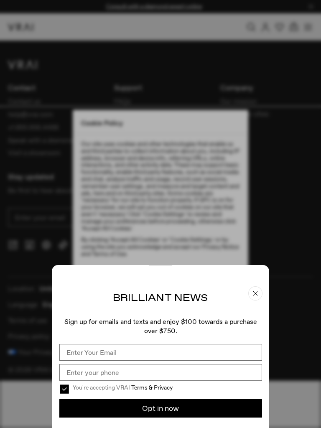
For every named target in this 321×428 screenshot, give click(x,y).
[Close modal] (160, 214)
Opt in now (160, 408)
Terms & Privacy (152, 387)
